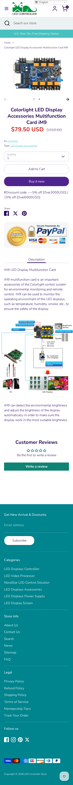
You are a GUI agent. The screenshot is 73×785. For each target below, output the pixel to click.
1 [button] (34, 99)
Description (36, 259)
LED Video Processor (19, 576)
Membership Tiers (17, 709)
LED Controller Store (35, 774)
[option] (36, 74)
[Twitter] (27, 739)
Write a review (37, 466)
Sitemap (10, 652)
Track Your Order (16, 715)
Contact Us (12, 632)
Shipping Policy (15, 695)
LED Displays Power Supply (24, 596)
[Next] (67, 99)
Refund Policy (14, 688)
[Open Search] (6, 23)
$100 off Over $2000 (52, 34)
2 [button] (39, 99)
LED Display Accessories (23, 145)
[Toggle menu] (6, 8)
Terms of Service (16, 702)
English (43, 2)
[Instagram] (13, 739)
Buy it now (36, 181)
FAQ (7, 659)
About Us (11, 625)
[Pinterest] (20, 739)
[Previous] (5, 99)
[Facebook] (6, 739)
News (8, 645)
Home (7, 42)
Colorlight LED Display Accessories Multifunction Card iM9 (36, 47)
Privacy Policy (14, 681)
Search (9, 639)
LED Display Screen (18, 603)
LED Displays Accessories (23, 589)
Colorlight (12, 141)
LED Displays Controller (21, 569)
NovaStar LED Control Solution (26, 582)
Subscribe (19, 540)
